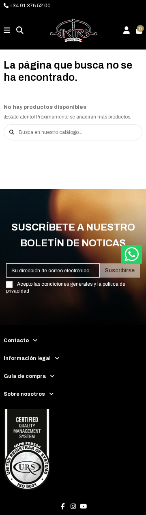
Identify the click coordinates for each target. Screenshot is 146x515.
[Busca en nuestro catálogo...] (11, 132)
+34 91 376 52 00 (30, 6)
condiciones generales (66, 284)
